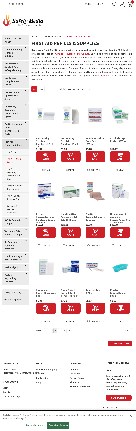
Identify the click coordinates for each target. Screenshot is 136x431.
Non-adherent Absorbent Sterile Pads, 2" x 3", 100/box (120, 218)
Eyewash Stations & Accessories (14, 187)
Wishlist (88, 4)
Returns (40, 373)
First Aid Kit (11, 152)
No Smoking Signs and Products (10, 245)
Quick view (47, 116)
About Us (74, 382)
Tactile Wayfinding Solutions (10, 278)
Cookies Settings (34, 425)
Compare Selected (120, 343)
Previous (38, 330)
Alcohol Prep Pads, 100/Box (118, 140)
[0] (128, 4)
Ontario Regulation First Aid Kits (72, 53)
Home (34, 36)
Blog (38, 382)
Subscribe (118, 398)
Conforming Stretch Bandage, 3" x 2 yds (44, 142)
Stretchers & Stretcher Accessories (12, 209)
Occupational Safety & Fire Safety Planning (12, 67)
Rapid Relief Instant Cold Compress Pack (69, 293)
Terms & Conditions (80, 386)
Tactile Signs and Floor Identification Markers (13, 129)
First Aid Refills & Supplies (14, 160)
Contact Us (42, 378)
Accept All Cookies (58, 425)
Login (5, 388)
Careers (74, 369)
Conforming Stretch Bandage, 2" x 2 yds (69, 142)
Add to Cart (46, 156)
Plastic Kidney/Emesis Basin (118, 293)
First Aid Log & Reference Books (14, 197)
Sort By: (61, 89)
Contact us (107, 75)
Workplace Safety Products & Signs (13, 233)
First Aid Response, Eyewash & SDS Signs (13, 174)
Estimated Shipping (46, 369)
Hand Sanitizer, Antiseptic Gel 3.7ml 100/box (69, 217)
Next (127, 330)
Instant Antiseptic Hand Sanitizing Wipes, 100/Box (46, 218)
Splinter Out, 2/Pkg (93, 292)
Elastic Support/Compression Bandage (95, 217)
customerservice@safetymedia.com (20, 373)
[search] (114, 4)
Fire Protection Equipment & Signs (12, 96)
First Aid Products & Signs (13, 143)
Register (6, 392)
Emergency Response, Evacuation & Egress (11, 111)
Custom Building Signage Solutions (13, 53)
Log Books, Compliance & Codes (11, 81)
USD (99, 4)
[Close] (130, 415)
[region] (68, 420)
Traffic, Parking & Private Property (13, 258)
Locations (75, 373)
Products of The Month (12, 40)
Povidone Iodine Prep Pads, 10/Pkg (95, 141)
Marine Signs (11, 267)
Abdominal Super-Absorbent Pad (46, 293)
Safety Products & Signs (12, 222)
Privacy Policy (77, 378)
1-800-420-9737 (16, 4)
